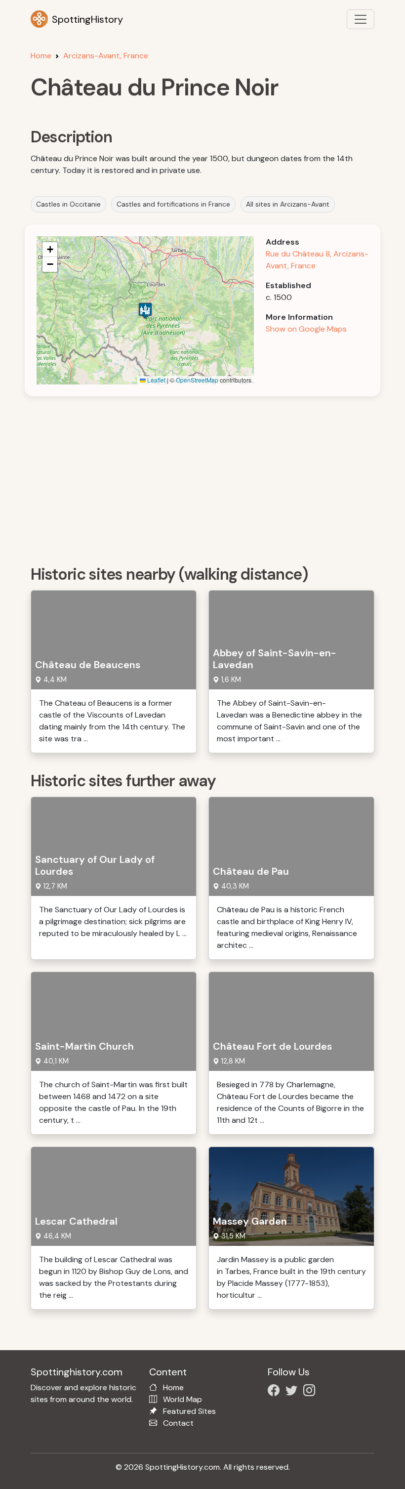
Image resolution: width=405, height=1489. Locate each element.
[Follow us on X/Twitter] (293, 1392)
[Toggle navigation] (360, 19)
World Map (182, 1399)
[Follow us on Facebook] (276, 1392)
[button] (145, 310)
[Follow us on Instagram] (311, 1392)
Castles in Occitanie (68, 204)
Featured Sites (189, 1411)
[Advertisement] (208, 477)
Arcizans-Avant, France (105, 55)
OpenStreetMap (197, 380)
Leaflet (155, 380)
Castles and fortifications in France (173, 204)
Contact (178, 1423)
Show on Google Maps (306, 329)
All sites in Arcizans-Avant (287, 204)
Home (41, 55)
